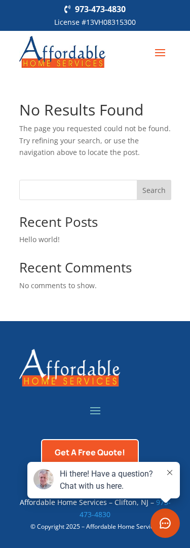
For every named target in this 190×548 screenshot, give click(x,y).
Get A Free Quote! (90, 452)
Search (154, 190)
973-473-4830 (100, 9)
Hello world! (39, 239)
